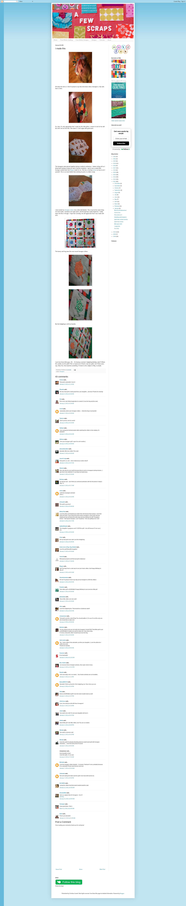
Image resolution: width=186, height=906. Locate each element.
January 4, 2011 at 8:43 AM (67, 601)
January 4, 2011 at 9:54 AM (67, 648)
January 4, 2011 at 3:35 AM (67, 413)
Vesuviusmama (64, 577)
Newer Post (59, 869)
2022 (114, 156)
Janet (61, 711)
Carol (61, 408)
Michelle (62, 762)
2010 (114, 232)
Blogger (122, 893)
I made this (117, 226)
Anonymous (63, 616)
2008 (114, 236)
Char (61, 537)
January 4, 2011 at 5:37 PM (67, 715)
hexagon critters (69, 210)
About (109, 40)
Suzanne (62, 653)
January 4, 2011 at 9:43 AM (67, 635)
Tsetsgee (62, 804)
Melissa (62, 439)
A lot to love (117, 212)
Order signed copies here (118, 120)
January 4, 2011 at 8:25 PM (67, 725)
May (116, 199)
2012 (114, 179)
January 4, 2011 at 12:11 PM (67, 667)
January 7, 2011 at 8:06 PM (67, 778)
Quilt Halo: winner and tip (121, 219)
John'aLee (62, 701)
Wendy (61, 730)
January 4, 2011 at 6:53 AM (67, 551)
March (116, 204)
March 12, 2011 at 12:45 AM (67, 808)
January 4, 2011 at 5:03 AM (67, 474)
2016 (114, 170)
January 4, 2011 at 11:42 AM (67, 657)
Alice (61, 606)
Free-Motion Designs (82, 40)
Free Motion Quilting (66, 40)
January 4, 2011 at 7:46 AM (67, 561)
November (117, 185)
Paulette (62, 587)
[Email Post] (74, 369)
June (116, 197)
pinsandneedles (64, 449)
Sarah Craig (63, 458)
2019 (114, 163)
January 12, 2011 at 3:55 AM (67, 787)
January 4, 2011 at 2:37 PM (67, 696)
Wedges (93, 40)
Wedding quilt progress (120, 217)
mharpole (62, 502)
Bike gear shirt (118, 224)
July (116, 194)
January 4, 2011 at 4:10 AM (67, 422)
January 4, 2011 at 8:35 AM (67, 591)
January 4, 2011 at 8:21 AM (67, 572)
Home (55, 40)
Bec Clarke (63, 662)
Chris (61, 490)
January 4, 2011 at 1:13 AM (67, 384)
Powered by (116, 149)
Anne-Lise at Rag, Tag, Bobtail (68, 547)
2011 (114, 181)
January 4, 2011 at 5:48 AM (67, 506)
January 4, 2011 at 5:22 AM (67, 496)
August (116, 192)
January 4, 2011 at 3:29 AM (67, 403)
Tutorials (102, 40)
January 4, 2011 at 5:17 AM (67, 485)
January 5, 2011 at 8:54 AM (67, 745)
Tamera (62, 418)
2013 (114, 177)
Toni (61, 691)
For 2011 (116, 228)
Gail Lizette (63, 640)
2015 (114, 172)
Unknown (62, 773)
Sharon (62, 468)
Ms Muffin (62, 783)
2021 (114, 159)
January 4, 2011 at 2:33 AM (67, 394)
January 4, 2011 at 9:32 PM (67, 734)
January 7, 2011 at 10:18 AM (67, 768)
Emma (61, 380)
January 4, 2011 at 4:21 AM (67, 434)
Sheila (61, 720)
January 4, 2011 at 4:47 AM (67, 463)
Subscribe (121, 143)
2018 (114, 165)
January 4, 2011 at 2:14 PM (67, 686)
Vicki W (62, 556)
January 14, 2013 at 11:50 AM (67, 818)
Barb (61, 813)
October (117, 188)
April (116, 201)
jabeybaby (62, 596)
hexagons (62, 371)
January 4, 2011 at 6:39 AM (67, 541)
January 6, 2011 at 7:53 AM (67, 757)
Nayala (61, 672)
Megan (72, 170)
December (117, 183)
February (117, 206)
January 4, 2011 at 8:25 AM (67, 582)
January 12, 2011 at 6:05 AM (67, 798)
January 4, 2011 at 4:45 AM (67, 453)
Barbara (62, 479)
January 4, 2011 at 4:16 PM (67, 705)
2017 (114, 168)
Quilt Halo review (118, 221)
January (117, 208)
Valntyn (62, 428)
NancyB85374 (63, 682)
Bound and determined (120, 210)
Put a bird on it (118, 215)
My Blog (62, 796)
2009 (114, 234)
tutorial (94, 170)
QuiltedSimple (63, 526)
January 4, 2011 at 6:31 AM (67, 532)
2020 (114, 161)
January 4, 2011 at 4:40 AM (67, 443)
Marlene (62, 627)
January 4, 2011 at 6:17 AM (67, 521)
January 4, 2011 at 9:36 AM (67, 622)
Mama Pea (62, 511)
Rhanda (62, 389)
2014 (114, 174)
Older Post (102, 869)
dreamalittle (63, 792)
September (118, 190)
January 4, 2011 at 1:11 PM (67, 676)
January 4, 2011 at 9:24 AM (67, 610)
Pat (60, 399)
